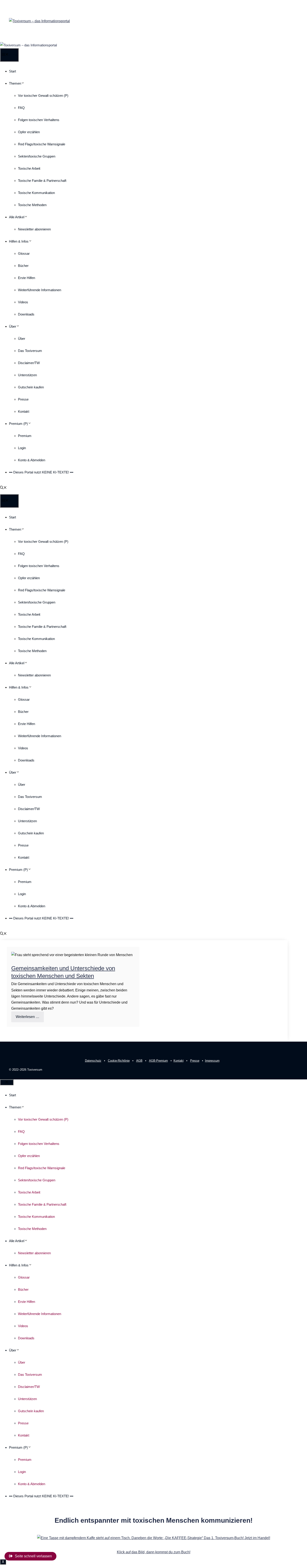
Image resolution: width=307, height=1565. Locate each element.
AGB (139, 1060)
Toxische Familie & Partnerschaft (42, 180)
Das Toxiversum (30, 351)
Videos (23, 302)
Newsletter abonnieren (34, 229)
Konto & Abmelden (31, 460)
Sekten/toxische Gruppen (36, 156)
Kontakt (23, 411)
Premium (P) (18, 424)
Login (22, 448)
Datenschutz (93, 1060)
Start (12, 71)
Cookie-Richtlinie (119, 1060)
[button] (3, 488)
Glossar (24, 253)
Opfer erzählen (29, 132)
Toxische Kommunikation (36, 193)
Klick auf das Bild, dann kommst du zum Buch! (153, 1552)
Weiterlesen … (27, 1017)
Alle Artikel (16, 217)
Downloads (26, 314)
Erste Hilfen (26, 278)
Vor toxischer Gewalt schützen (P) (43, 95)
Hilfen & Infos (19, 241)
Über (12, 326)
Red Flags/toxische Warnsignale (41, 144)
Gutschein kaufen (31, 387)
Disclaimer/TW (29, 363)
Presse (23, 399)
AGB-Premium (158, 1060)
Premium (24, 436)
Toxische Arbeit (29, 168)
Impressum (212, 1060)
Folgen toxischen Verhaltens (38, 120)
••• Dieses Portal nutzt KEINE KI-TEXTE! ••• (41, 472)
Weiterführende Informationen (39, 290)
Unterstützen (27, 375)
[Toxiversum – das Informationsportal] (28, 45)
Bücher (23, 266)
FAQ (21, 108)
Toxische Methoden (32, 205)
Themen (15, 83)
